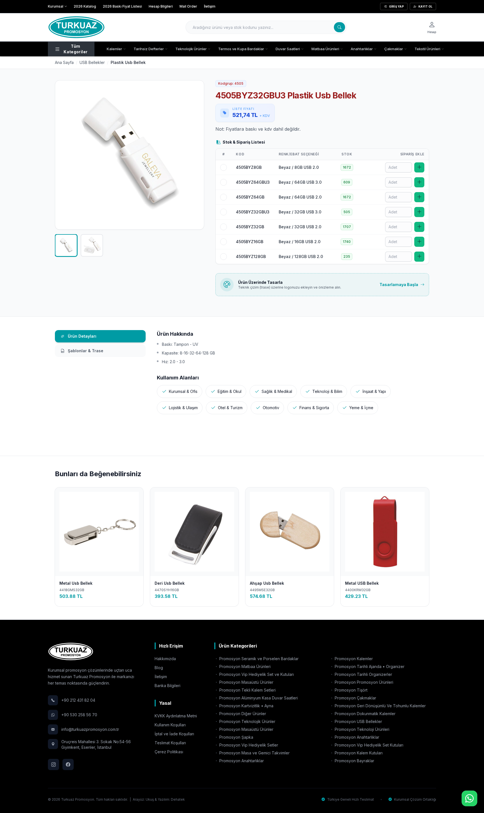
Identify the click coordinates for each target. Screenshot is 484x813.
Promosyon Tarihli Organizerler (363, 674)
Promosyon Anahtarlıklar (241, 760)
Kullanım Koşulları (170, 724)
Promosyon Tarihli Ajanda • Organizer (369, 666)
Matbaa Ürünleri (325, 49)
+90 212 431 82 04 (78, 700)
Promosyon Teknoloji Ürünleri (361, 729)
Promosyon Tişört (350, 690)
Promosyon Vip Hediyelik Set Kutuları (368, 745)
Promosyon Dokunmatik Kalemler (364, 713)
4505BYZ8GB (249, 167)
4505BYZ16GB (249, 241)
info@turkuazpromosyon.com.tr (90, 729)
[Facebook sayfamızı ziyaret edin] (68, 764)
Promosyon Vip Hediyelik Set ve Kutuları (256, 674)
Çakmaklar (393, 49)
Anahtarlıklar (362, 49)
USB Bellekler (92, 62)
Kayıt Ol (425, 6)
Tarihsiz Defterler (149, 49)
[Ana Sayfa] (76, 27)
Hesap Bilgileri (161, 6)
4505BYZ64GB (250, 197)
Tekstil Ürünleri (427, 49)
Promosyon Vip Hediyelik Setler (248, 745)
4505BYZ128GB (251, 256)
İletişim (209, 6)
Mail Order (188, 6)
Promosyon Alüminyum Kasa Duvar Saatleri (258, 697)
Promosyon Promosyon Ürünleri (363, 682)
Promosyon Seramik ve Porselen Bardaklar (258, 658)
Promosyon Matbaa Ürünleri (244, 666)
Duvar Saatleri (288, 49)
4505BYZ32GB (250, 226)
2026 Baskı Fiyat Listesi (122, 6)
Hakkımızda (165, 658)
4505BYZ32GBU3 (252, 211)
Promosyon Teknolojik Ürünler (246, 721)
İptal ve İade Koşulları (174, 733)
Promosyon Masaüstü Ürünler (245, 682)
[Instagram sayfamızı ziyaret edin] (53, 764)
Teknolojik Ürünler (191, 49)
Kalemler (114, 49)
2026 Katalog (85, 6)
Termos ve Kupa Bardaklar (241, 49)
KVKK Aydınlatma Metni (176, 715)
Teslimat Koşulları (170, 742)
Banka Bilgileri (167, 685)
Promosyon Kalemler (353, 658)
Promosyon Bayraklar (354, 760)
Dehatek (178, 799)
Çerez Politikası (169, 751)
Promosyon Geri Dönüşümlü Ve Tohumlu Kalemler (380, 705)
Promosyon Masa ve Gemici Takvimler (254, 752)
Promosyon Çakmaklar (355, 697)
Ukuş (150, 799)
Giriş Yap (396, 6)
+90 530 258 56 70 (79, 714)
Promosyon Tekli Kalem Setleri (247, 690)
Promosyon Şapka (235, 737)
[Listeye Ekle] (419, 167)
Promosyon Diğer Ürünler (242, 713)
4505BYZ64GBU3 (253, 182)
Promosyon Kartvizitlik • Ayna (245, 705)
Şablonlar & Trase (85, 350)
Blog (159, 667)
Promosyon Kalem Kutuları (358, 752)
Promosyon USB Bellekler (358, 721)
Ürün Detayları (81, 336)
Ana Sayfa (64, 62)
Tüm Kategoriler (75, 49)
